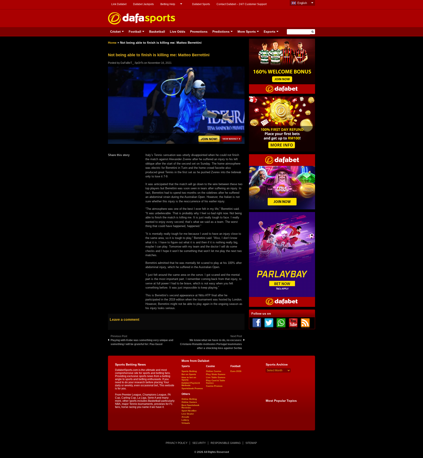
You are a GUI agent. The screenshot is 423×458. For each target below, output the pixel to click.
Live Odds (177, 31)
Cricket (115, 31)
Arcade (185, 417)
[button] (312, 31)
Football (135, 31)
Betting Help (167, 4)
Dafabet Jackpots (143, 4)
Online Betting (189, 399)
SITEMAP (251, 443)
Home (112, 42)
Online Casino (213, 371)
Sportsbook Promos (192, 388)
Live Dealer (188, 414)
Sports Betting (189, 371)
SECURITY (199, 443)
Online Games (189, 402)
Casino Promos (214, 386)
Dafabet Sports (201, 4)
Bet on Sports (189, 374)
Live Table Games (215, 377)
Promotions (199, 31)
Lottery (185, 420)
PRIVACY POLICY (176, 443)
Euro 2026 (235, 371)
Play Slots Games (215, 374)
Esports (269, 31)
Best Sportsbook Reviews (190, 406)
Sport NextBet (189, 410)
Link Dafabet (118, 4)
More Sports (246, 31)
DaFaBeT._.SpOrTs (132, 62)
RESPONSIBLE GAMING (226, 443)
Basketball (157, 31)
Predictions (221, 31)
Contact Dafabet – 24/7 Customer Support (242, 4)
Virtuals (186, 423)
